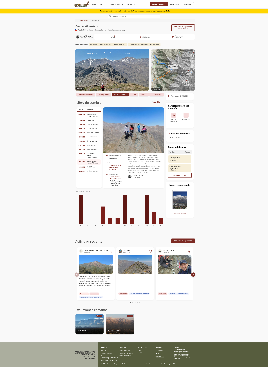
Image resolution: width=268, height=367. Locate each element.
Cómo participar (125, 356)
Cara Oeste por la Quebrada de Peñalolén (144, 45)
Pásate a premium (159, 4)
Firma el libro (157, 102)
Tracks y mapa (103, 95)
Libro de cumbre (120, 95)
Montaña (83, 20)
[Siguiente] (193, 274)
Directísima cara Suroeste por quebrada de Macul (107, 45)
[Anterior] (77, 274)
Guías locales (156, 95)
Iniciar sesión (174, 4)
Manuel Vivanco (115, 179)
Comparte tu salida (126, 353)
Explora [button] (101, 4)
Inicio (94, 4)
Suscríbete (177, 351)
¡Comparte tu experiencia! (183, 28)
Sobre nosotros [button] (115, 4)
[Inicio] (77, 20)
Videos (143, 95)
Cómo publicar (124, 351)
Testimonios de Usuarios (106, 354)
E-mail (140, 351)
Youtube (160, 354)
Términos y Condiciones (109, 358)
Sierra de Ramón (180, 213)
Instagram (160, 356)
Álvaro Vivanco (115, 177)
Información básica (86, 95)
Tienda (132, 4)
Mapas (103, 351)
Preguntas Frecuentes (109, 360)
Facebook (160, 351)
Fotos (134, 95)
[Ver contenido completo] (111, 251)
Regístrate (187, 4)
